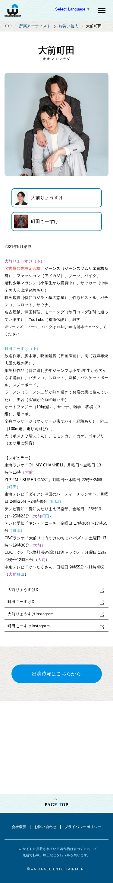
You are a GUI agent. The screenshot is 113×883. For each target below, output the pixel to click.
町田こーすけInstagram (29, 626)
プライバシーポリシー (83, 827)
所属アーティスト (35, 26)
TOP (8, 26)
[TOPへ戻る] (28, 10)
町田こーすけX (21, 601)
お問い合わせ (45, 827)
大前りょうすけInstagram (31, 614)
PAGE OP (56, 804)
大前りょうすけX (23, 589)
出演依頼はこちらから (56, 673)
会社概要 (19, 827)
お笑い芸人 (68, 26)
